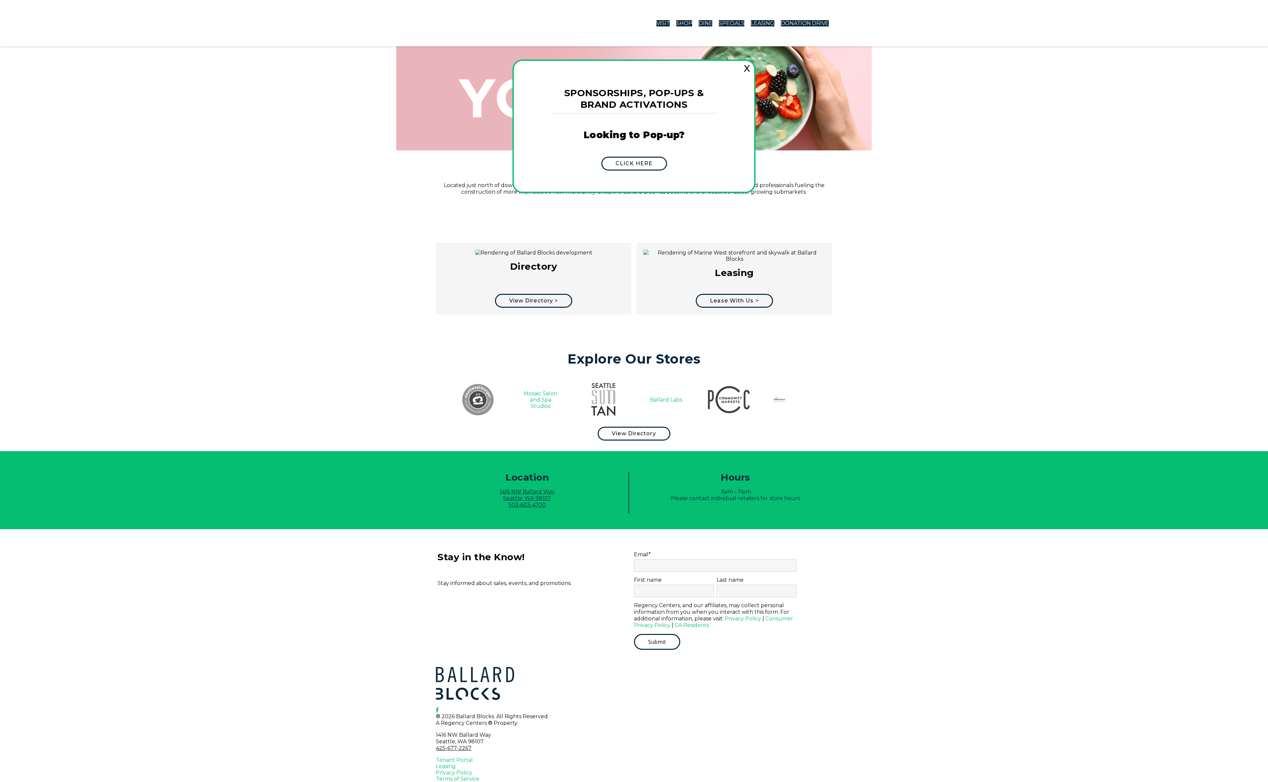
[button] (634, 164)
